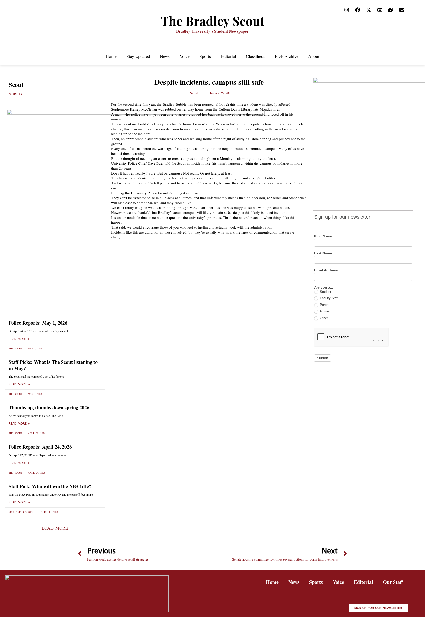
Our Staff (393, 582)
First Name (323, 236)
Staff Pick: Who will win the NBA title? (50, 486)
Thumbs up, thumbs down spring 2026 (49, 407)
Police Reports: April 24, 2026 (40, 446)
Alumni (324, 311)
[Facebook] (358, 10)
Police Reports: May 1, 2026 (38, 322)
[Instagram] (346, 10)
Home (111, 56)
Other (323, 318)
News (165, 56)
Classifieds (255, 56)
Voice (185, 56)
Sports (205, 56)
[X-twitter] (369, 10)
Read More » (19, 339)
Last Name (323, 253)
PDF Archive (286, 56)
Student (325, 292)
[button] (55, 528)
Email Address (326, 270)
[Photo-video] (391, 10)
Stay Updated (138, 56)
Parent (324, 305)
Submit (322, 358)
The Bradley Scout (212, 21)
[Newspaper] (380, 10)
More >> (16, 94)
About (313, 56)
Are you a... (323, 287)
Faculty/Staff (328, 298)
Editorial (228, 56)
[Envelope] (402, 10)
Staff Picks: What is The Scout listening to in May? (53, 365)
